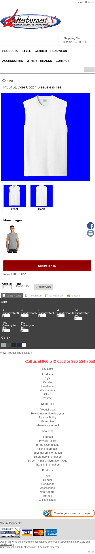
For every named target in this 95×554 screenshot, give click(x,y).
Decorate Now (47, 265)
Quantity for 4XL (28, 326)
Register (89, 2)
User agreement (63, 541)
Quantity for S (10, 313)
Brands (46, 61)
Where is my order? (47, 425)
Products (10, 51)
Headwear (58, 51)
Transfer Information (48, 464)
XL (58, 310)
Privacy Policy (47, 440)
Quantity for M (29, 313)
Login (80, 2)
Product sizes (48, 409)
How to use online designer (47, 413)
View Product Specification (16, 352)
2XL (76, 310)
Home (10, 80)
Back (41, 209)
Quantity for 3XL (9, 326)
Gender (41, 51)
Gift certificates (47, 499)
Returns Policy (47, 417)
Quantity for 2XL (81, 314)
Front (14, 209)
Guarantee (47, 421)
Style (26, 51)
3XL (4, 322)
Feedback (47, 436)
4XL (23, 322)
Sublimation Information (47, 452)
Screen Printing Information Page (47, 460)
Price (18, 283)
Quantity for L (46, 313)
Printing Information (47, 448)
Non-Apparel (47, 491)
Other (32, 61)
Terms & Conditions (47, 444)
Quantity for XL (65, 313)
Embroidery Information (48, 456)
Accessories (12, 61)
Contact (62, 61)
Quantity (7, 283)
